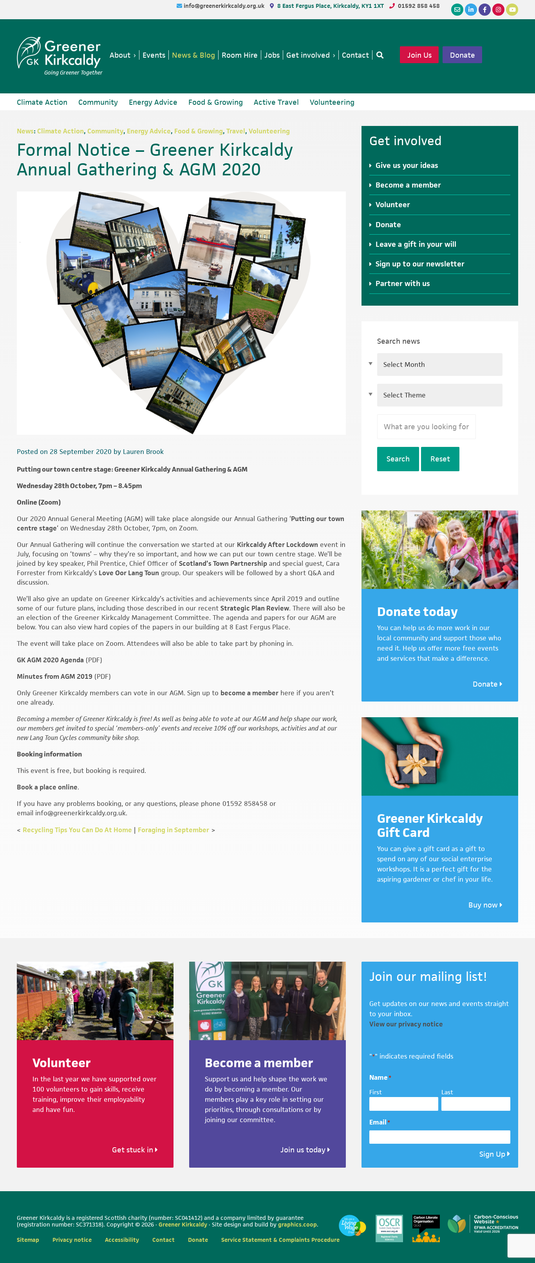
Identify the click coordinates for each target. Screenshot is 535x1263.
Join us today (303, 1150)
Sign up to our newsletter (420, 264)
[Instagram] (498, 10)
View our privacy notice (406, 1024)
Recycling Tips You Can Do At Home (77, 830)
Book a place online (47, 787)
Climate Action (60, 131)
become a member (249, 693)
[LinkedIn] (471, 10)
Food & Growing (198, 131)
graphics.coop (297, 1224)
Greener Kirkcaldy (60, 52)
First (375, 1092)
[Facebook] (485, 10)
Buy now (484, 905)
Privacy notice (72, 1239)
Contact (163, 1239)
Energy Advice (149, 131)
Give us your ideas (407, 165)
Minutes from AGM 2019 (54, 676)
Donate (462, 55)
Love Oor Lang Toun (129, 573)
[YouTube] (512, 10)
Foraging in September (173, 830)
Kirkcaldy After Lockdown (277, 544)
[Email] (457, 10)
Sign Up (492, 1154)
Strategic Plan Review (255, 608)
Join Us (419, 55)
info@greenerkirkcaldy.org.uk (225, 5)
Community (105, 131)
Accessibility (122, 1239)
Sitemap (28, 1239)
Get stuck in (133, 1150)
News (25, 131)
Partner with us (403, 283)
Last (447, 1092)
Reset (440, 459)
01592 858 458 (419, 5)
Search (398, 459)
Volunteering (269, 131)
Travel (235, 131)
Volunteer (393, 205)
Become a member (408, 185)
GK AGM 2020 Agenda (50, 660)
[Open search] (378, 54)
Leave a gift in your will (416, 244)
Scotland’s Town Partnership (223, 563)
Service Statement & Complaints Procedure (280, 1239)
